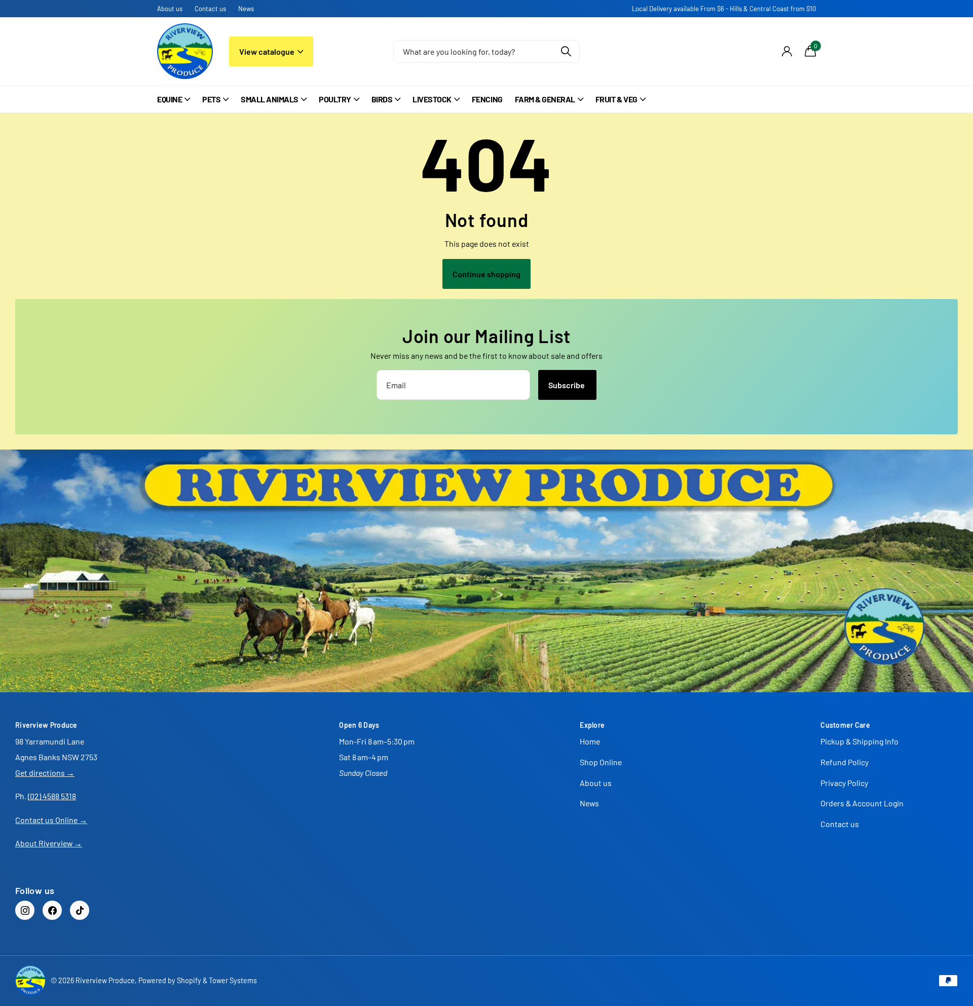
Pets (211, 99)
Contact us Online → (51, 820)
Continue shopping (486, 274)
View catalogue (267, 51)
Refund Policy (844, 762)
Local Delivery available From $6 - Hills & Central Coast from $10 (724, 9)
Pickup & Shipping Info (859, 741)
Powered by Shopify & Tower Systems (197, 980)
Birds (382, 99)
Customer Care (845, 725)
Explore (592, 725)
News (246, 9)
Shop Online (601, 762)
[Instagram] (24, 910)
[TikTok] (79, 910)
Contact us (210, 9)
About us (169, 9)
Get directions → (44, 772)
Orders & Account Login (862, 803)
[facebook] (52, 910)
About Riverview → (48, 843)
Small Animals (269, 99)
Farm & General (545, 99)
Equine (169, 99)
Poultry (335, 99)
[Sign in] (786, 51)
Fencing (487, 99)
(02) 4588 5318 (52, 796)
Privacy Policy (844, 783)
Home (590, 741)
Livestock (432, 99)
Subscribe (567, 385)
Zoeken (566, 51)
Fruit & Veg (616, 99)
